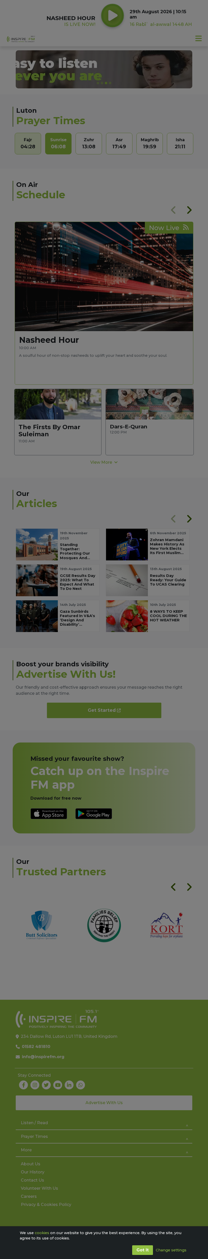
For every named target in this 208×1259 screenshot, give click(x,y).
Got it (142, 1250)
